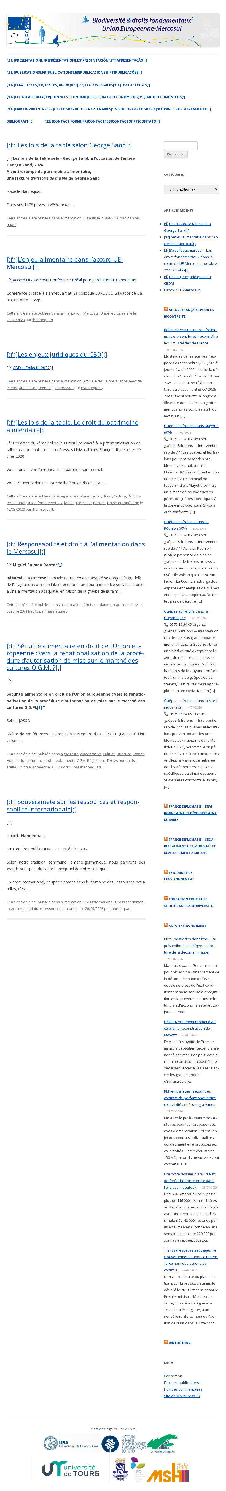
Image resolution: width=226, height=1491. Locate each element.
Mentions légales (104, 1429)
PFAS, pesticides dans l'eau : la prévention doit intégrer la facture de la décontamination (189, 945)
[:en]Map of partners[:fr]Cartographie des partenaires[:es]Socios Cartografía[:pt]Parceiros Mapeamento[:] (109, 109)
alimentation (71, 217)
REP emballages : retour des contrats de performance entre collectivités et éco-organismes (190, 1098)
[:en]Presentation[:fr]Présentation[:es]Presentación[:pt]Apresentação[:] (77, 60)
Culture (120, 496)
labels (69, 502)
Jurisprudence (33, 760)
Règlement (96, 760)
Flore (110, 381)
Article (88, 381)
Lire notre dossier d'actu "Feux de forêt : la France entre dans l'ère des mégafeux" (189, 1181)
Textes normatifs (121, 760)
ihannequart (42, 319)
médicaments (64, 760)
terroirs (99, 502)
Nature (36, 908)
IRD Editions (179, 1343)
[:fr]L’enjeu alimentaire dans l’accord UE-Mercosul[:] (65, 262)
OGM (81, 760)
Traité (11, 767)
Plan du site (127, 1429)
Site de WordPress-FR (182, 1395)
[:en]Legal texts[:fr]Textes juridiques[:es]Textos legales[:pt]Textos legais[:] (78, 84)
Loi (48, 760)
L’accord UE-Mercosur (182, 289)
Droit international (98, 901)
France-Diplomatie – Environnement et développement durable (190, 813)
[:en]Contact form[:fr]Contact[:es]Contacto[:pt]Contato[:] (102, 121)
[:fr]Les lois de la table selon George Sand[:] (69, 145)
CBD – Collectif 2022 (31, 367)
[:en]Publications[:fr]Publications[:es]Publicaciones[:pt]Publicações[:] (74, 72)
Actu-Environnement (187, 925)
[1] (60, 564)
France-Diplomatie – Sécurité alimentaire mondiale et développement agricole (190, 846)
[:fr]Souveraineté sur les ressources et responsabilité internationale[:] (73, 805)
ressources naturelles (62, 908)
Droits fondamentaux (45, 502)
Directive (124, 753)
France (121, 381)
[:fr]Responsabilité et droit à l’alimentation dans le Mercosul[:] (76, 547)
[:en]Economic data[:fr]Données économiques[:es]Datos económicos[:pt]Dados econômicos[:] (96, 97)
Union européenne (116, 313)
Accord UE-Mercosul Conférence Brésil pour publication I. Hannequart (75, 280)
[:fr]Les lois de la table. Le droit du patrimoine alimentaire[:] (72, 425)
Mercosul (91, 313)
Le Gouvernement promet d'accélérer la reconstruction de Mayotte (190, 1028)
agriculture (70, 496)
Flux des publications (181, 1382)
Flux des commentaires (183, 1389)
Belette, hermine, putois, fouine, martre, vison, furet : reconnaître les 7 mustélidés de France (191, 336)
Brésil (99, 381)
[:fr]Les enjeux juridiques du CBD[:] (57, 354)
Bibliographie (20, 121)
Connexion (173, 1375)
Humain (89, 217)
